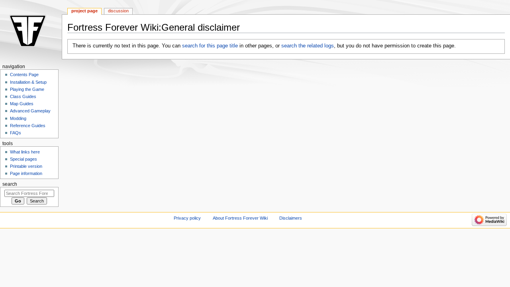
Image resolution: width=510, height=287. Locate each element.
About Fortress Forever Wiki (240, 218)
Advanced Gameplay (30, 110)
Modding (18, 118)
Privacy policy (187, 218)
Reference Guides (27, 125)
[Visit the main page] (31, 31)
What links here (25, 151)
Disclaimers (290, 218)
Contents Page (24, 74)
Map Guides (21, 103)
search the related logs (307, 46)
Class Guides (23, 96)
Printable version (26, 166)
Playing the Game (27, 89)
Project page (84, 10)
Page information (26, 173)
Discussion (118, 10)
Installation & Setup (28, 82)
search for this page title (210, 46)
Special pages (23, 159)
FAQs (15, 132)
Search (9, 184)
